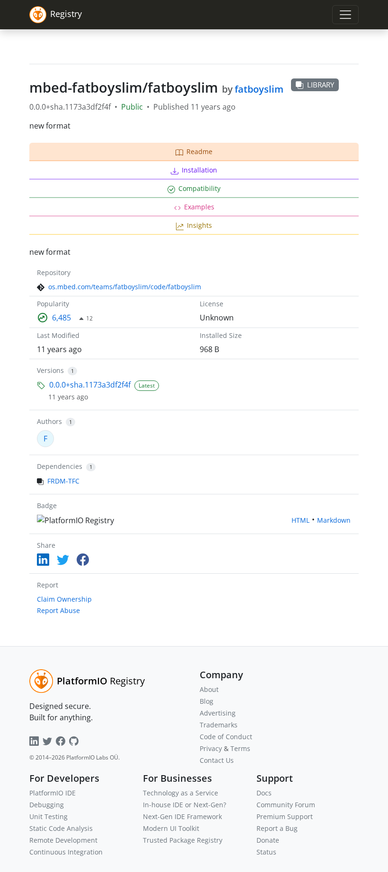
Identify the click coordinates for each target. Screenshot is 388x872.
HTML (300, 520)
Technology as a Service (180, 792)
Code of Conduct (226, 736)
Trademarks (219, 724)
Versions (50, 370)
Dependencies (59, 466)
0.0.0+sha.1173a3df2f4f (90, 385)
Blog (206, 701)
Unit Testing (48, 816)
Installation (199, 169)
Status (266, 851)
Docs (264, 792)
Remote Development (63, 840)
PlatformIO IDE (52, 792)
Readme (199, 151)
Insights (199, 225)
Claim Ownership (64, 599)
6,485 (61, 317)
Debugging (46, 804)
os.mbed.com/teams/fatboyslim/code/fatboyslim (124, 286)
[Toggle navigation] (345, 14)
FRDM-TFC (63, 480)
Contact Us (217, 760)
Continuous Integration (66, 851)
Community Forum (285, 804)
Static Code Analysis (61, 828)
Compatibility (199, 188)
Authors (49, 421)
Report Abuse (58, 610)
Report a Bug (277, 828)
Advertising (218, 712)
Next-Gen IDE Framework (182, 816)
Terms (240, 748)
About (209, 689)
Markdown (334, 520)
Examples (199, 206)
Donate (267, 840)
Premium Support (284, 816)
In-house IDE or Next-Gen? (184, 804)
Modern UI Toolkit (171, 828)
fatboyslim (259, 89)
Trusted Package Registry (182, 840)
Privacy (211, 748)
